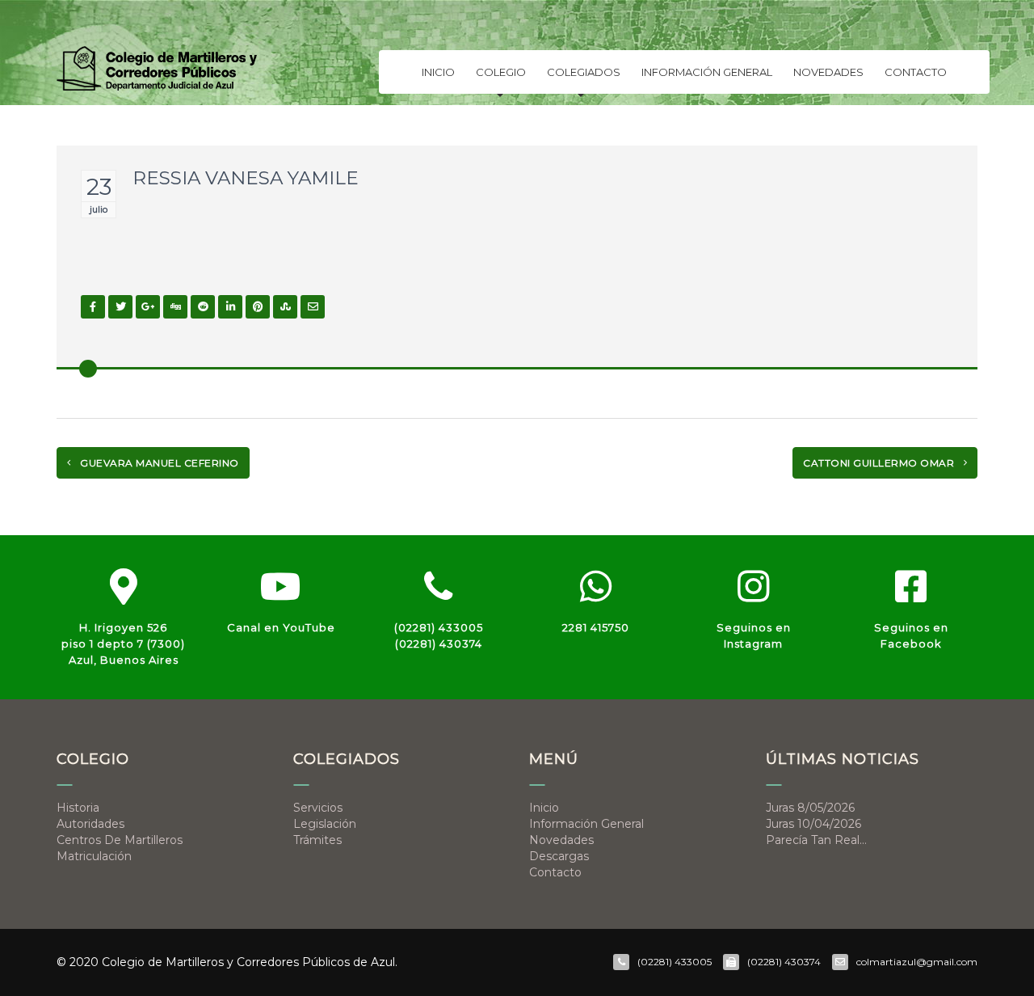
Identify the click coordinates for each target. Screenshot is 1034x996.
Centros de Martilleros (120, 840)
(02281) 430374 (438, 643)
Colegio (501, 71)
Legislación (324, 824)
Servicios (318, 807)
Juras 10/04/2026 (813, 824)
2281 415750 (595, 627)
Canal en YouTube (281, 627)
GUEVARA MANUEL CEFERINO (158, 463)
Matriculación (94, 856)
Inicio (438, 71)
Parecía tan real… (816, 840)
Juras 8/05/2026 (810, 807)
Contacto (916, 71)
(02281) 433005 (438, 627)
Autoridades (90, 824)
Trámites (317, 840)
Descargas (559, 856)
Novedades (828, 71)
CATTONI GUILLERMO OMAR (880, 463)
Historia (78, 807)
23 (98, 186)
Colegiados (583, 71)
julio (98, 209)
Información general (706, 71)
